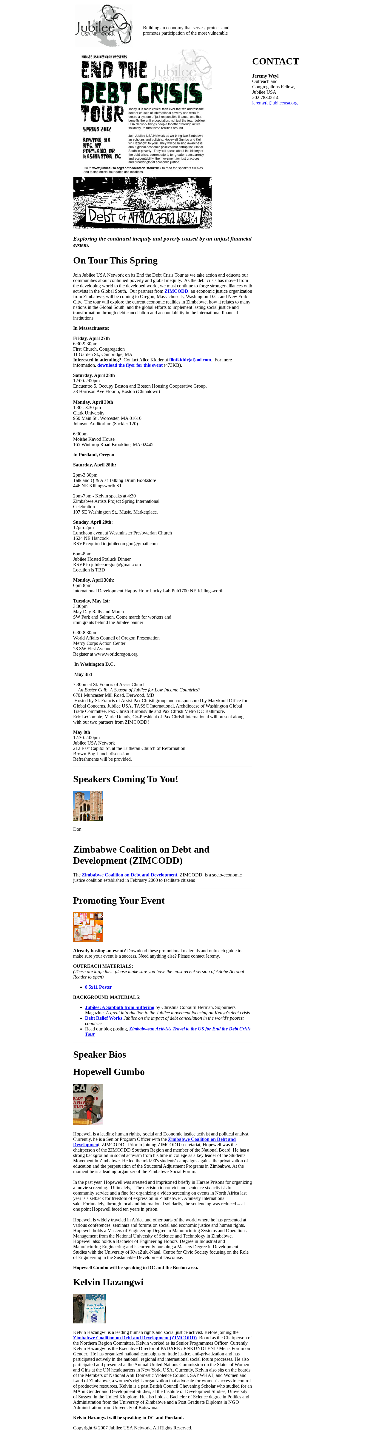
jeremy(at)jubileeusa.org (275, 102)
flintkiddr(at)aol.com (190, 359)
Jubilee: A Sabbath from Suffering (119, 1007)
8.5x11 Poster (98, 987)
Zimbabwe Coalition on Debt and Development (129, 874)
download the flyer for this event (130, 365)
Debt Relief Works (103, 1018)
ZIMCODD (176, 291)
